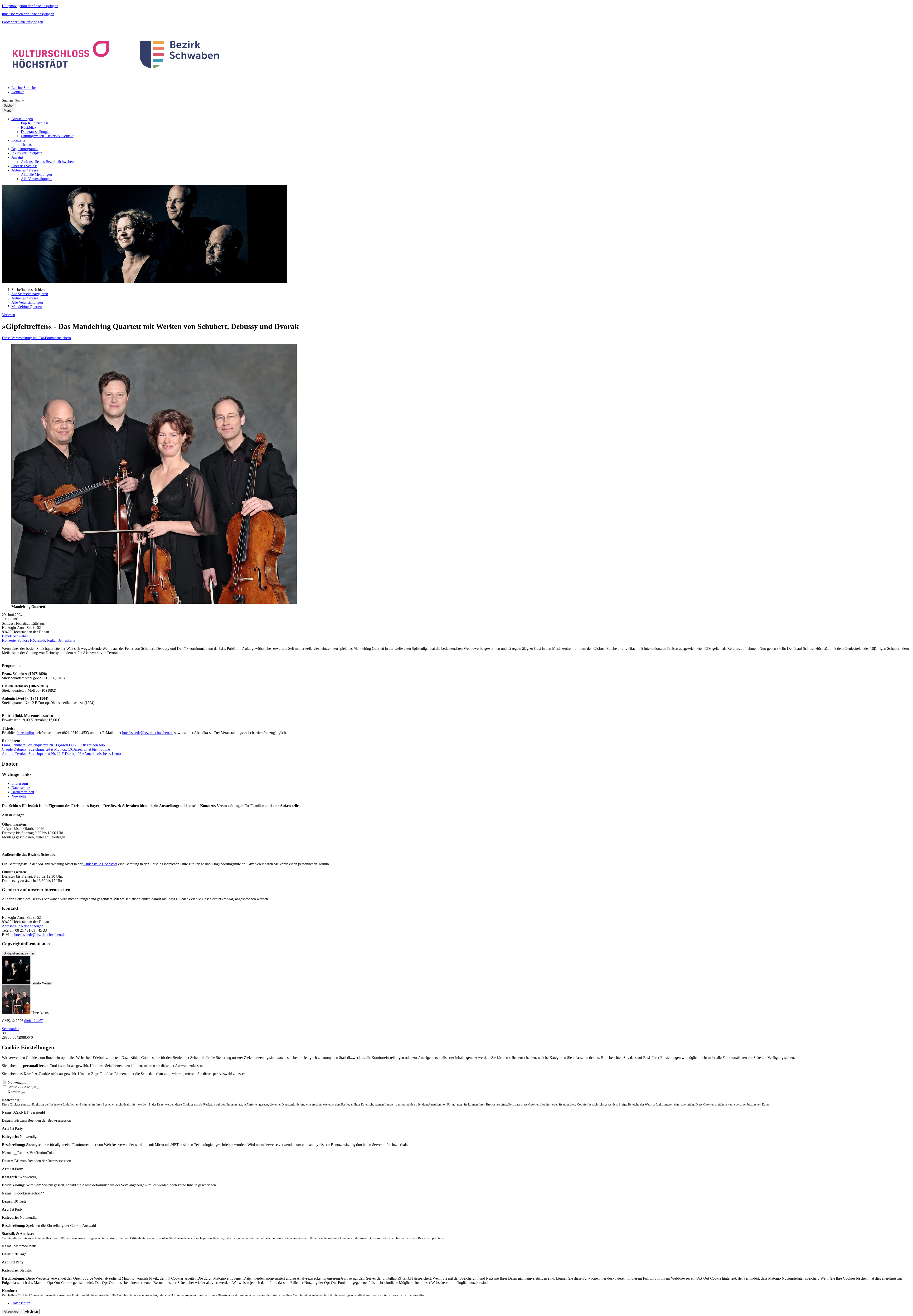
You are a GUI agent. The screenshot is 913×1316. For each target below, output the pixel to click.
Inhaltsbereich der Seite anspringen (28, 14)
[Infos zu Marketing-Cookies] (39, 1088)
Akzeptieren (12, 1311)
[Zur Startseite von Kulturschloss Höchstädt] (116, 80)
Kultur (52, 640)
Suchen (7, 100)
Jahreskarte (66, 640)
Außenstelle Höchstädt (100, 864)
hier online (25, 733)
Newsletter (19, 796)
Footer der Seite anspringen (22, 22)
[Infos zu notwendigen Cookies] (27, 1083)
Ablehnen (31, 1311)
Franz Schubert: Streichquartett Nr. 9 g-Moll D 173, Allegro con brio (53, 745)
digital (33, 1021)
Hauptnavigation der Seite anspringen (30, 6)
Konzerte (9, 640)
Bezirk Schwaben (15, 636)
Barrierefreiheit (22, 792)
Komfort (14, 1092)
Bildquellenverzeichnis (19, 953)
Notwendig (16, 1082)
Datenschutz (20, 788)
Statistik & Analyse (22, 1087)
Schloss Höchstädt (31, 640)
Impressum (19, 783)
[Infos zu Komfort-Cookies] (23, 1093)
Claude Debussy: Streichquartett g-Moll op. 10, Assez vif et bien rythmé (56, 749)
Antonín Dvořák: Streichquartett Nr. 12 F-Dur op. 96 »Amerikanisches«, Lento (61, 754)
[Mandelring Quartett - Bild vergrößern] (154, 602)
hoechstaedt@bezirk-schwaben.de (147, 733)
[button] (22, 119)
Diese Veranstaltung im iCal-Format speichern (36, 338)
